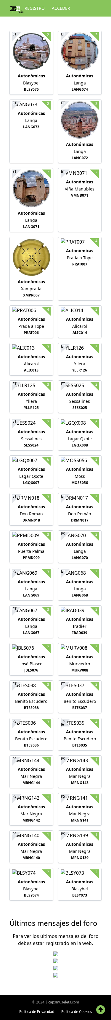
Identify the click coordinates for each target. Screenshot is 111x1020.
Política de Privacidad (36, 1011)
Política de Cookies (76, 1011)
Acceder (61, 8)
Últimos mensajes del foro (53, 923)
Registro (35, 8)
